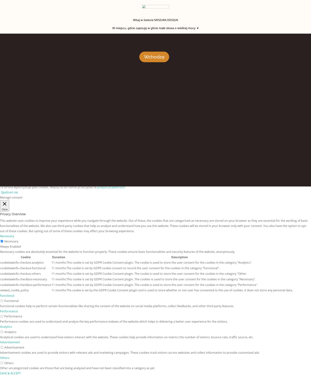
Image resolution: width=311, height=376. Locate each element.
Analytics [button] (6, 327)
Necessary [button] (7, 236)
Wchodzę (154, 57)
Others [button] (4, 358)
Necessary (11, 241)
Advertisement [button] (10, 342)
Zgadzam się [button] (9, 192)
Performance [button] (9, 311)
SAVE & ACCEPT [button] (10, 373)
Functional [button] (7, 296)
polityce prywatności (111, 187)
